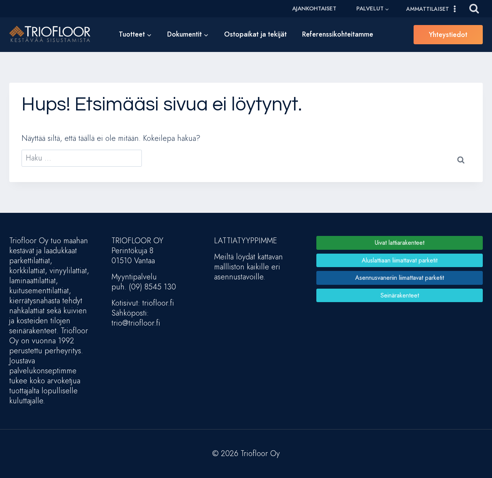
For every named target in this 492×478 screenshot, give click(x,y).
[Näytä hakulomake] (474, 8)
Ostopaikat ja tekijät (255, 34)
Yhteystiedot (448, 35)
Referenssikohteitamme (337, 34)
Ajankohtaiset (314, 8)
